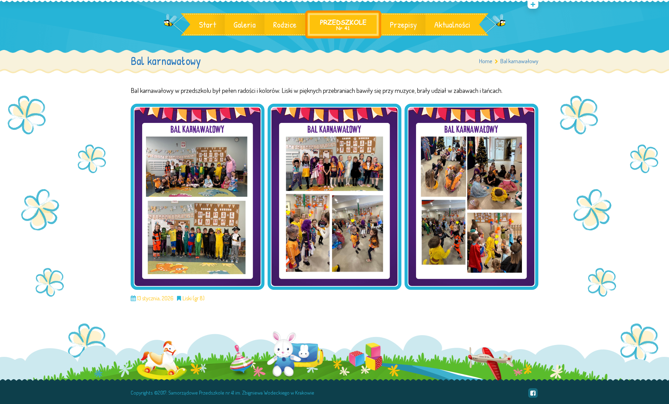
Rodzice (285, 24)
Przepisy (403, 24)
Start (207, 24)
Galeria (244, 24)
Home (485, 61)
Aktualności (452, 24)
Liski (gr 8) (194, 298)
